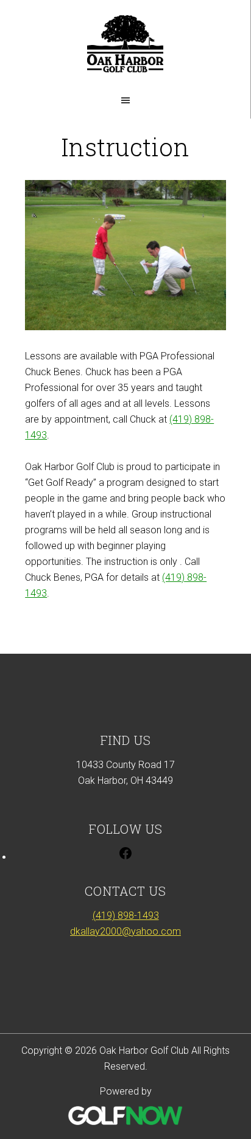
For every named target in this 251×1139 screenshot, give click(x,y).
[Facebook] (125, 857)
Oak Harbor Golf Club (125, 44)
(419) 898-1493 (126, 915)
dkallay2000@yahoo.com (125, 931)
